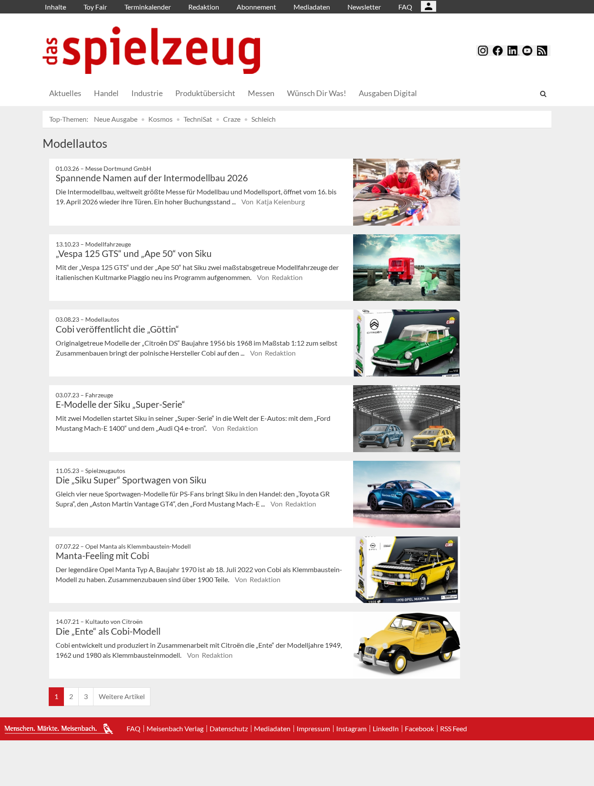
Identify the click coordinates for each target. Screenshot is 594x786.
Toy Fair (95, 7)
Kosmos (160, 119)
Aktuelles (65, 93)
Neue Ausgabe (115, 119)
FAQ (405, 7)
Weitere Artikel (122, 696)
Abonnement (256, 7)
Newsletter (364, 7)
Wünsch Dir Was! (316, 93)
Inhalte (55, 7)
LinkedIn (386, 728)
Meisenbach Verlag (175, 728)
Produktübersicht (205, 93)
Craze (231, 119)
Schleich (263, 119)
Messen (261, 93)
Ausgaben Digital (388, 93)
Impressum (313, 728)
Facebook (419, 728)
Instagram (351, 728)
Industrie (147, 93)
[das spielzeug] (151, 50)
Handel (106, 93)
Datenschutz (229, 728)
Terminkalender (147, 7)
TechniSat (198, 119)
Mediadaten (312, 7)
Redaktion (203, 7)
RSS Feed (453, 728)
